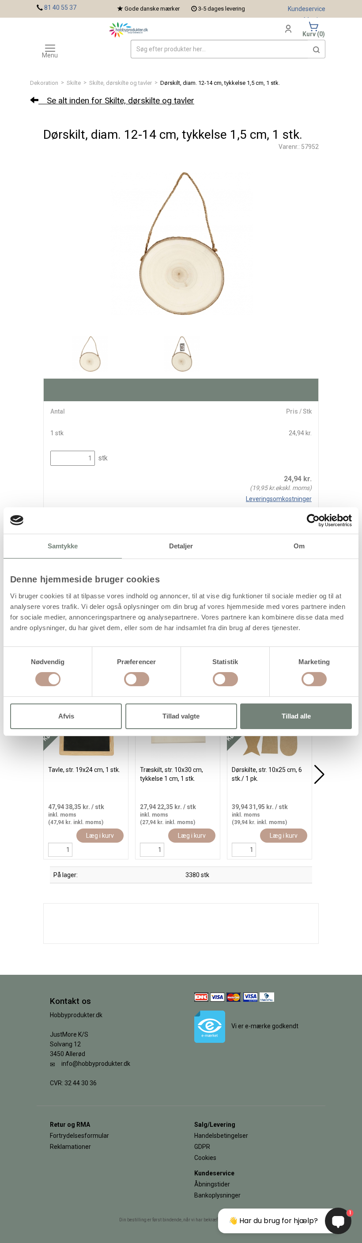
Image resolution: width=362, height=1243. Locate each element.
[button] (316, 49)
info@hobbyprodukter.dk (95, 1063)
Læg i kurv (100, 835)
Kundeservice (306, 8)
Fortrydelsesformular (79, 1135)
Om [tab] (299, 545)
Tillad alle (296, 716)
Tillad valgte (181, 716)
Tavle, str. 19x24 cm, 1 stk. (84, 769)
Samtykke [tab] (63, 545)
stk (102, 458)
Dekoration (44, 83)
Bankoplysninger (217, 1195)
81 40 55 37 (60, 7)
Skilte (74, 83)
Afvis (66, 716)
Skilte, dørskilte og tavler (120, 83)
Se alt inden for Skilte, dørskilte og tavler (116, 100)
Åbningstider (212, 1184)
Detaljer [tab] (181, 545)
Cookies (205, 1157)
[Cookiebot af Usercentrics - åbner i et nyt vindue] (313, 520)
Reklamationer (70, 1146)
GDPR (202, 1146)
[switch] (136, 679)
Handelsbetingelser (221, 1135)
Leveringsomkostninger (279, 498)
